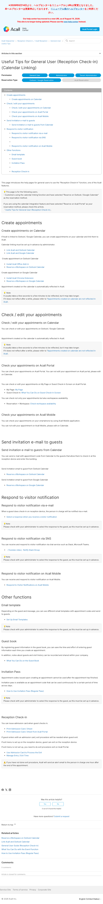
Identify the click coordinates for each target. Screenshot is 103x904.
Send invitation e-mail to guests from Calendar (32, 125)
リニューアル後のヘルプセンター (68, 8)
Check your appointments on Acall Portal (30, 112)
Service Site (5, 890)
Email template (18, 154)
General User (55, 41)
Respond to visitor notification (20, 129)
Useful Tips (6, 44)
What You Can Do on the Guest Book (23, 660)
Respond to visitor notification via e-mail (29, 133)
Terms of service (20, 890)
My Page (19, 389)
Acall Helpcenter (8, 41)
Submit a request (61, 816)
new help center (71, 21)
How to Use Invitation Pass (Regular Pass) (25, 691)
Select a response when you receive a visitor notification (32, 517)
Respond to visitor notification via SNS (29, 137)
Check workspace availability (43, 403)
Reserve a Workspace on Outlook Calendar (25, 267)
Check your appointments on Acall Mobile (30, 116)
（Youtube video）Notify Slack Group (23, 550)
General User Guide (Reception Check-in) (20, 845)
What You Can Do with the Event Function (20, 849)
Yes (45, 804)
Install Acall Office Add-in (18, 264)
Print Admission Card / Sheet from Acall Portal (27, 732)
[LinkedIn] (10, 790)
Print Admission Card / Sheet (19, 729)
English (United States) (89, 899)
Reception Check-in (20, 171)
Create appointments (16, 95)
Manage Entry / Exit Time (18, 755)
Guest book (17, 159)
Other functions (13, 150)
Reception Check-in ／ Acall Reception (32, 41)
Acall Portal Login (89, 29)
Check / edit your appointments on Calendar (31, 108)
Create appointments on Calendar (27, 99)
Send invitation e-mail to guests (21, 120)
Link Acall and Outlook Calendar (21, 250)
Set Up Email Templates (17, 619)
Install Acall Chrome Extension (20, 278)
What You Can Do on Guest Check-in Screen (41, 392)
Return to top (8, 825)
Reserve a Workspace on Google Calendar (25, 281)
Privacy (33, 890)
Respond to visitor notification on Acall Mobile (32, 146)
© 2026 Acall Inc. (9, 899)
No (58, 804)
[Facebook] (3, 790)
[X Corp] (6, 790)
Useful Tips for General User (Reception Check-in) (27, 210)
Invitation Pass (18, 163)
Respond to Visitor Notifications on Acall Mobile (28, 585)
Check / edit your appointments (21, 103)
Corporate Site (44, 890)
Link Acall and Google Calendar (20, 253)
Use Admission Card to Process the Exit (24, 752)
